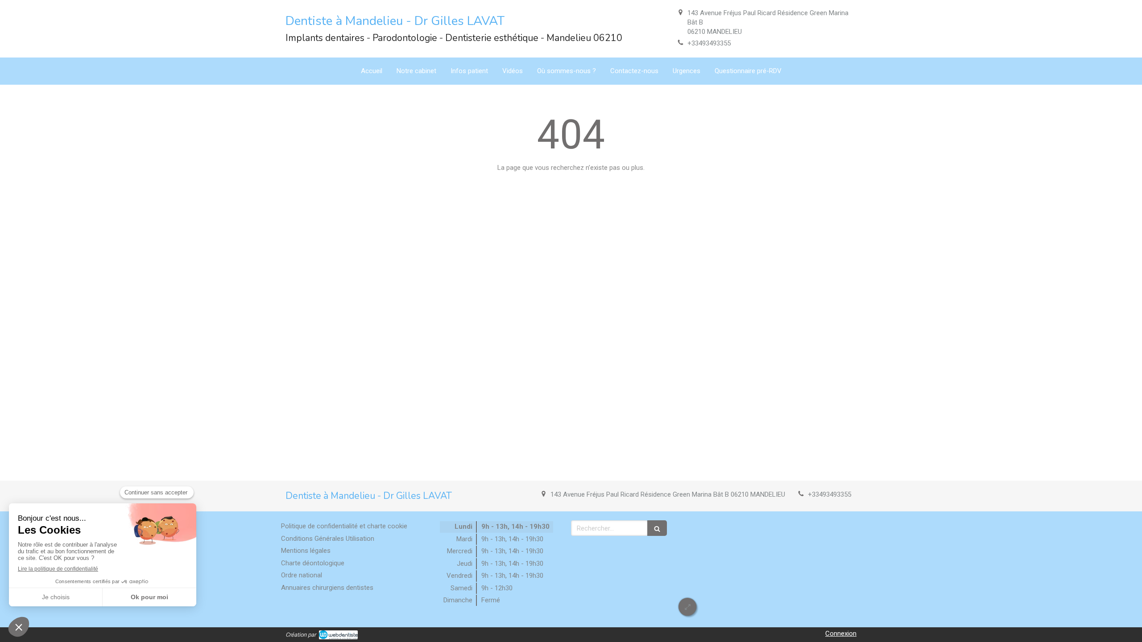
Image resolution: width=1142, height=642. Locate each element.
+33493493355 (709, 43)
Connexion (840, 634)
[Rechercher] (657, 528)
